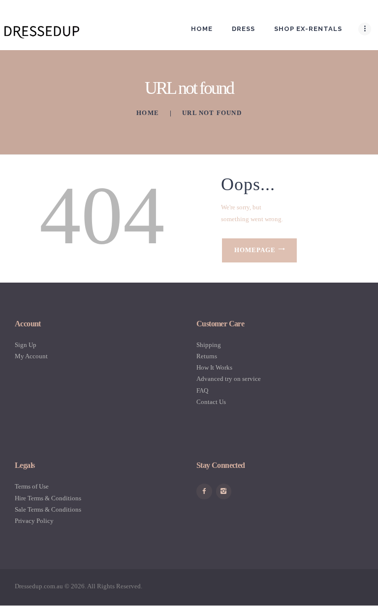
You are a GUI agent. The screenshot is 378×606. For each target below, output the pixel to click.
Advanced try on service (228, 378)
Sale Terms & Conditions (48, 509)
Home (147, 112)
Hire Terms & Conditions (48, 498)
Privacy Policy (34, 520)
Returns (206, 356)
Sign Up (25, 344)
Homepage (255, 250)
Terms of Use (32, 486)
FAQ (202, 390)
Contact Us (211, 401)
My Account (31, 356)
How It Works (214, 367)
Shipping (208, 344)
